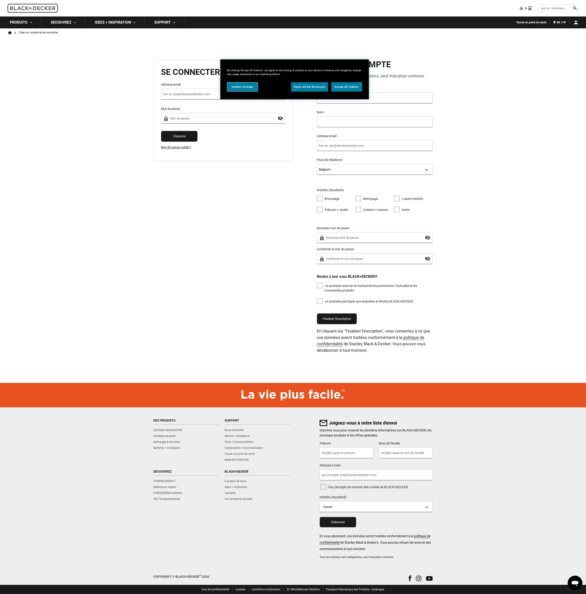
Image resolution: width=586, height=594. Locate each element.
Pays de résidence (329, 160)
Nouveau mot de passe (333, 228)
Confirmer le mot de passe (335, 249)
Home (10, 32)
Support (162, 22)
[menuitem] (20, 22)
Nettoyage (370, 199)
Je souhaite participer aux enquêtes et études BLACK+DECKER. (369, 301)
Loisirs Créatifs (412, 199)
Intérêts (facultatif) (333, 497)
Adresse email (326, 136)
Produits (18, 22)
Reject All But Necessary (310, 86)
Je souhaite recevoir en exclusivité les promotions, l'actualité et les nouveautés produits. (371, 288)
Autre (406, 210)
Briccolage (332, 199)
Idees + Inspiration (113, 22)
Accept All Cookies (346, 86)
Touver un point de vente (531, 22)
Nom (320, 112)
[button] (280, 118)
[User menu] (576, 22)
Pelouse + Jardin (336, 210)
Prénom (322, 88)
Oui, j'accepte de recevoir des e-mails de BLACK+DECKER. (368, 487)
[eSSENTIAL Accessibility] (526, 8)
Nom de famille (389, 443)
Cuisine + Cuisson (375, 210)
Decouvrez (61, 22)
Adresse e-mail (330, 465)
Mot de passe (170, 109)
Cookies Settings (242, 86)
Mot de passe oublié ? (176, 147)
